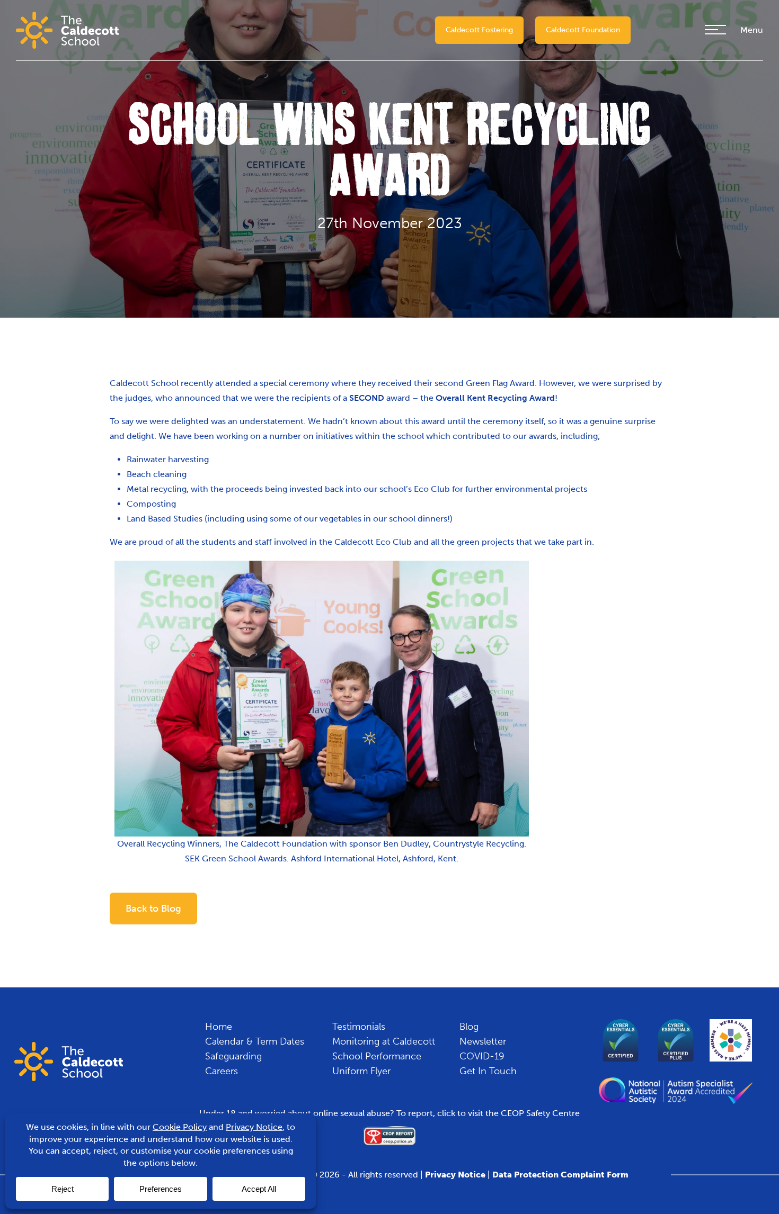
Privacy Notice (455, 1175)
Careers (221, 1071)
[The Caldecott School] (67, 29)
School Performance (376, 1056)
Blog (469, 1026)
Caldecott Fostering (479, 29)
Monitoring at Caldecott (383, 1041)
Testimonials (358, 1026)
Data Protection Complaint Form (560, 1175)
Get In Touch (488, 1071)
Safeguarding (233, 1056)
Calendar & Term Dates (254, 1041)
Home (218, 1026)
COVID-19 (481, 1056)
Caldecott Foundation (583, 29)
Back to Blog (153, 908)
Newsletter (482, 1041)
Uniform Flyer (361, 1071)
